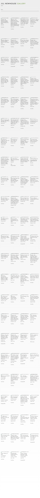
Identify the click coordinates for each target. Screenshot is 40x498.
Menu (2, 5)
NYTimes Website (13, 165)
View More (2, 27)
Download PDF (13, 66)
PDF (11, 164)
